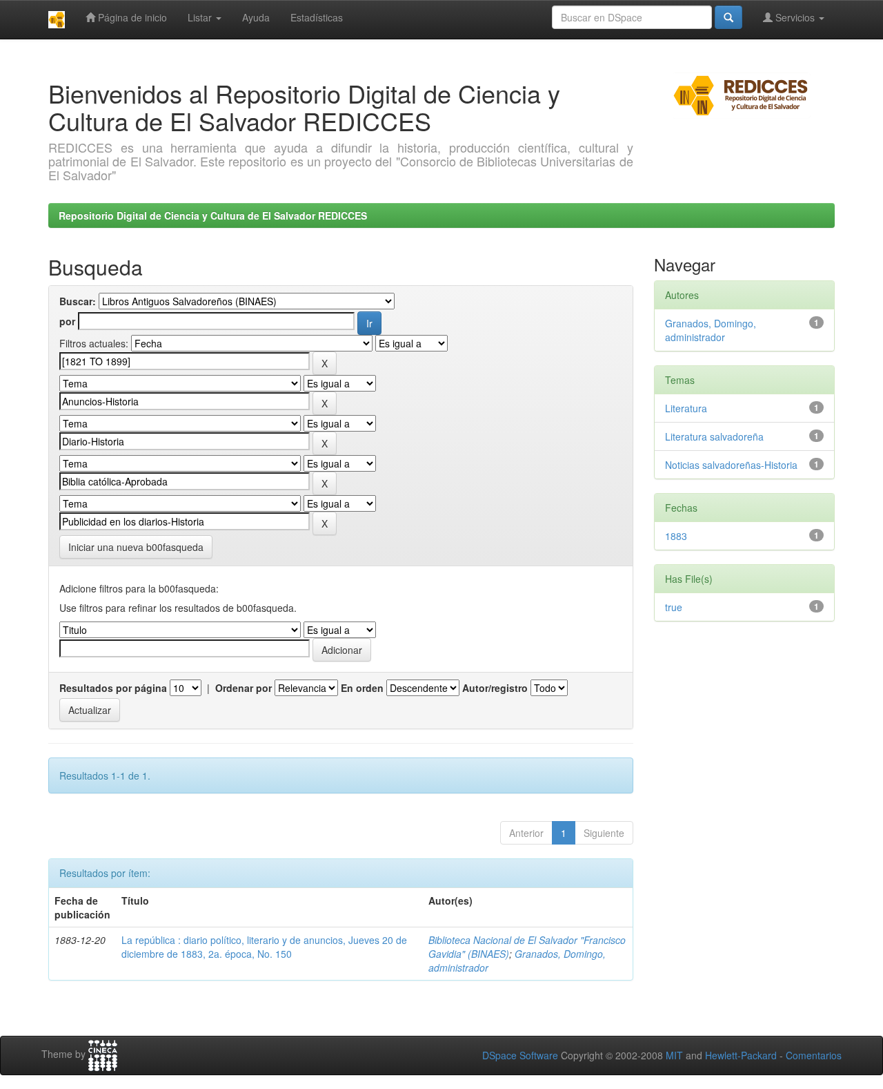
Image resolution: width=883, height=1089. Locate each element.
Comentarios (814, 1055)
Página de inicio (131, 17)
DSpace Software (520, 1055)
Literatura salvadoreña (714, 436)
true (673, 607)
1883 (676, 536)
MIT (674, 1055)
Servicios (795, 17)
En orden (362, 688)
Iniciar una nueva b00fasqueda (136, 547)
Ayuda (256, 17)
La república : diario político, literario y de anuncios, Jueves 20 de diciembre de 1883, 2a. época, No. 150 (264, 947)
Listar (201, 17)
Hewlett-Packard (741, 1055)
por (67, 321)
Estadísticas (316, 17)
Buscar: (77, 301)
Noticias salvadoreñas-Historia (731, 465)
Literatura (686, 408)
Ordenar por (243, 688)
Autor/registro (495, 688)
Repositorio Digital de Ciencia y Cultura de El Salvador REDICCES (213, 215)
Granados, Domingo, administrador (710, 330)
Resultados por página (113, 688)
